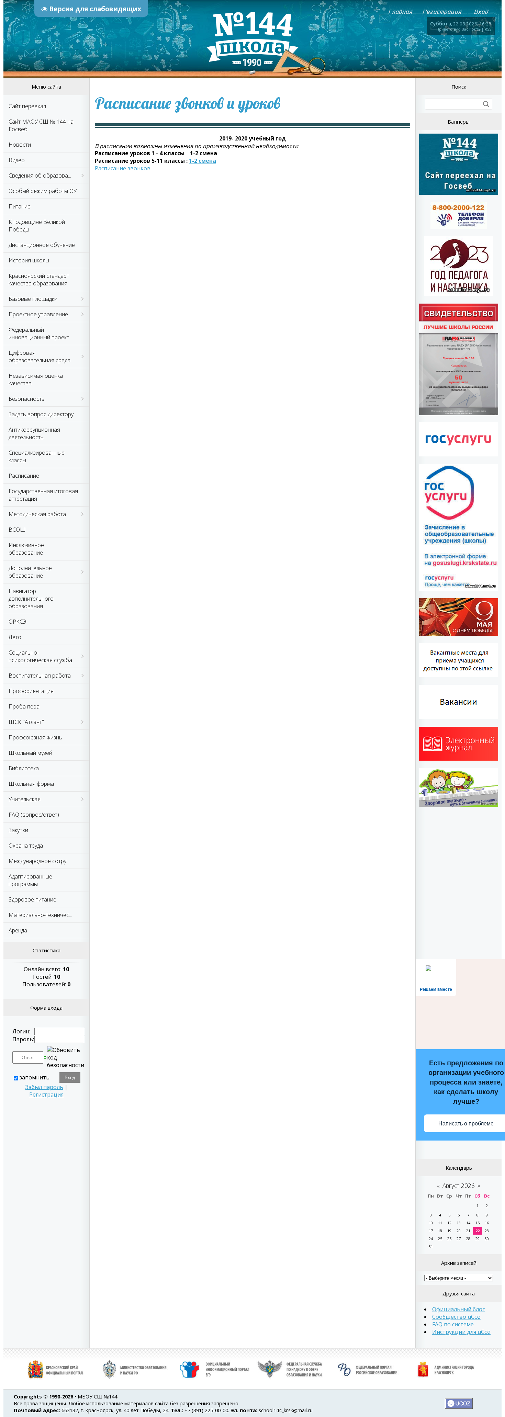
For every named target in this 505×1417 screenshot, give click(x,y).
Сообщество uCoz (456, 1316)
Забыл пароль (44, 1087)
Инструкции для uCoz (461, 1332)
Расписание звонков (122, 168)
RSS (488, 29)
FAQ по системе (453, 1324)
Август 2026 (458, 1185)
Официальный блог (458, 1309)
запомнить (34, 1077)
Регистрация (46, 1094)
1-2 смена (202, 161)
